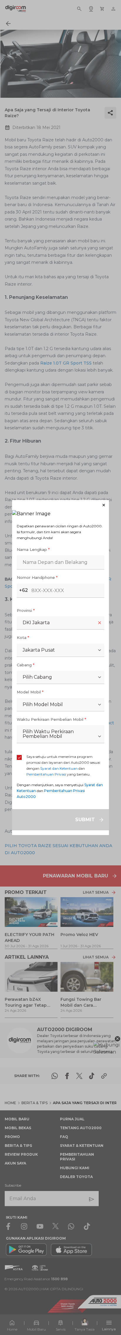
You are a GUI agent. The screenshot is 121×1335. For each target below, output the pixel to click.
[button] (60, 505)
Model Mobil (30, 692)
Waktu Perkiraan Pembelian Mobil (51, 719)
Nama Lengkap (33, 549)
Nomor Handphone (37, 577)
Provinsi (26, 610)
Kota (23, 637)
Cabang (25, 664)
